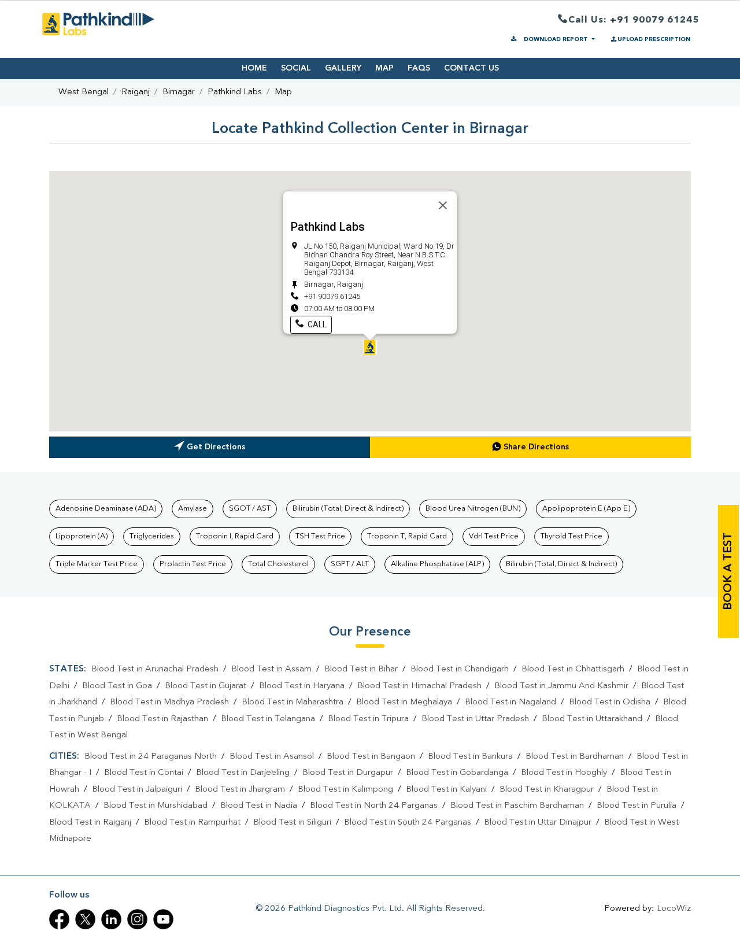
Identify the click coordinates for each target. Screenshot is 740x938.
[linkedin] (111, 919)
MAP (384, 68)
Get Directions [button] (216, 447)
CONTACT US (471, 68)
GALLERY (343, 68)
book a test (728, 571)
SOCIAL (296, 68)
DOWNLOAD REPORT (556, 39)
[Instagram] (137, 919)
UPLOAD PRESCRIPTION (653, 39)
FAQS (419, 68)
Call (316, 324)
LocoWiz (674, 908)
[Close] (443, 205)
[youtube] (163, 919)
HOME (254, 68)
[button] (370, 347)
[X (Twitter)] (85, 919)
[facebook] (59, 919)
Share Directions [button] (536, 447)
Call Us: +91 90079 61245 (633, 20)
